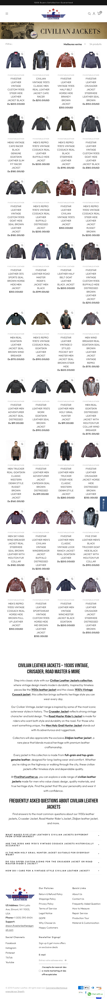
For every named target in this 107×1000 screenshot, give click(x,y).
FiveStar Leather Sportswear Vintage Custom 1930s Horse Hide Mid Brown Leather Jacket (41, 618)
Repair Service (80, 913)
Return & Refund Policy (51, 894)
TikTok (9, 957)
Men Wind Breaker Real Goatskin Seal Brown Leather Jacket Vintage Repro (91, 350)
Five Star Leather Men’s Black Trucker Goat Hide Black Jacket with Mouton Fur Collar (91, 549)
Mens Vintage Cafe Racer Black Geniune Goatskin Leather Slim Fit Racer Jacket (16, 155)
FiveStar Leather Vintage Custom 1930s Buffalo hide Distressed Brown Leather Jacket (91, 284)
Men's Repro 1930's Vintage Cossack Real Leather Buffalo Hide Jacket (41, 151)
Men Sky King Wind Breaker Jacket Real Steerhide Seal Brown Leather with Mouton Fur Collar (16, 549)
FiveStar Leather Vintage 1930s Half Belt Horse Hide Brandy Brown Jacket (66, 91)
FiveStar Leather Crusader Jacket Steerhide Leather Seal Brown (91, 89)
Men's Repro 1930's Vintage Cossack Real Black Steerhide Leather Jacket (66, 153)
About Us (77, 894)
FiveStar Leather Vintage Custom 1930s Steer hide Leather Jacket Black (16, 89)
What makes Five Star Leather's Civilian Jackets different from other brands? (47, 835)
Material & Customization (85, 922)
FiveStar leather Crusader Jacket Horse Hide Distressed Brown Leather (91, 481)
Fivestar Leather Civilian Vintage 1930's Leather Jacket (66, 215)
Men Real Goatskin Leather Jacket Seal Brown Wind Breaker (16, 346)
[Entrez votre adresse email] (65, 960)
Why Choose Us (47, 922)
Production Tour (80, 918)
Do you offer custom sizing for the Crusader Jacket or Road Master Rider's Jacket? (49, 862)
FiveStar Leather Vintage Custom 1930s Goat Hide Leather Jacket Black (91, 153)
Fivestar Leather (16, 266)
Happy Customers (48, 927)
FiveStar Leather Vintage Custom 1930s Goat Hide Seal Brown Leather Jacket (16, 219)
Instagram (11, 947)
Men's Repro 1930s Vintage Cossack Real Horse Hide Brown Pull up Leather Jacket (16, 614)
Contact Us (78, 898)
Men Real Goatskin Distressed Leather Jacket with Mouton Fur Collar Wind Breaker (91, 417)
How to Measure (80, 908)
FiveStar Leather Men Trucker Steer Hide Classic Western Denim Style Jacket (66, 481)
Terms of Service (48, 908)
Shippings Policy (47, 898)
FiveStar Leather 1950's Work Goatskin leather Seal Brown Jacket (41, 415)
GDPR (42, 918)
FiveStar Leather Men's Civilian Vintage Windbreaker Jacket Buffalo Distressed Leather (41, 550)
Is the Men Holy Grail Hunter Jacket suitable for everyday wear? (48, 853)
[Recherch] (89, 13)
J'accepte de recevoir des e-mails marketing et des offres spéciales (54, 971)
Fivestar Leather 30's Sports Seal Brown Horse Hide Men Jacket (16, 279)
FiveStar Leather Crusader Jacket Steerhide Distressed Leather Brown (91, 616)
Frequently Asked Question (86, 903)
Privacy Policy (46, 903)
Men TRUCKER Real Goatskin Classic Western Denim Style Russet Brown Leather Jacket (16, 483)
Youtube (10, 962)
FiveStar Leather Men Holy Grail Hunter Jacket (66, 412)
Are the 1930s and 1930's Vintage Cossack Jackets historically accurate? (50, 844)
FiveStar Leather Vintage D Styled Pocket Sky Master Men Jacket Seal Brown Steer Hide (66, 352)
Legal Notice (45, 913)
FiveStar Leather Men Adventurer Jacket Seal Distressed (16, 412)
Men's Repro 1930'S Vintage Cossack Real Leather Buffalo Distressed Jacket (41, 217)
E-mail (42, 954)
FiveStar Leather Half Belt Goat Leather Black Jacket (66, 277)
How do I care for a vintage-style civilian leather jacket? (48, 870)
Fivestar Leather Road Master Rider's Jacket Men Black (41, 279)
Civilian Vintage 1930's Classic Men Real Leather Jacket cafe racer (41, 87)
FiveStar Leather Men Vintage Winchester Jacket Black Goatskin (66, 612)
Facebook (11, 943)
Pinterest (10, 952)
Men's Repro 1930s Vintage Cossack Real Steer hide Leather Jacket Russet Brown (91, 219)
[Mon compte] (94, 13)
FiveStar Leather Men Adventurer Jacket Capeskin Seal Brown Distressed (41, 479)
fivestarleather (16, 75)
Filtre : (9, 43)
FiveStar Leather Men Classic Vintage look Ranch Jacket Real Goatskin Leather (66, 547)
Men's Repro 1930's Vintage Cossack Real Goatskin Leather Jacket (41, 346)
